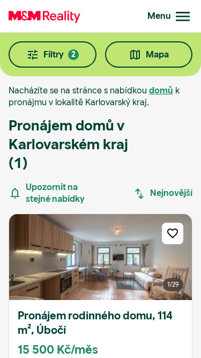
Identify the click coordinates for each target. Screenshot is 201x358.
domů (161, 90)
